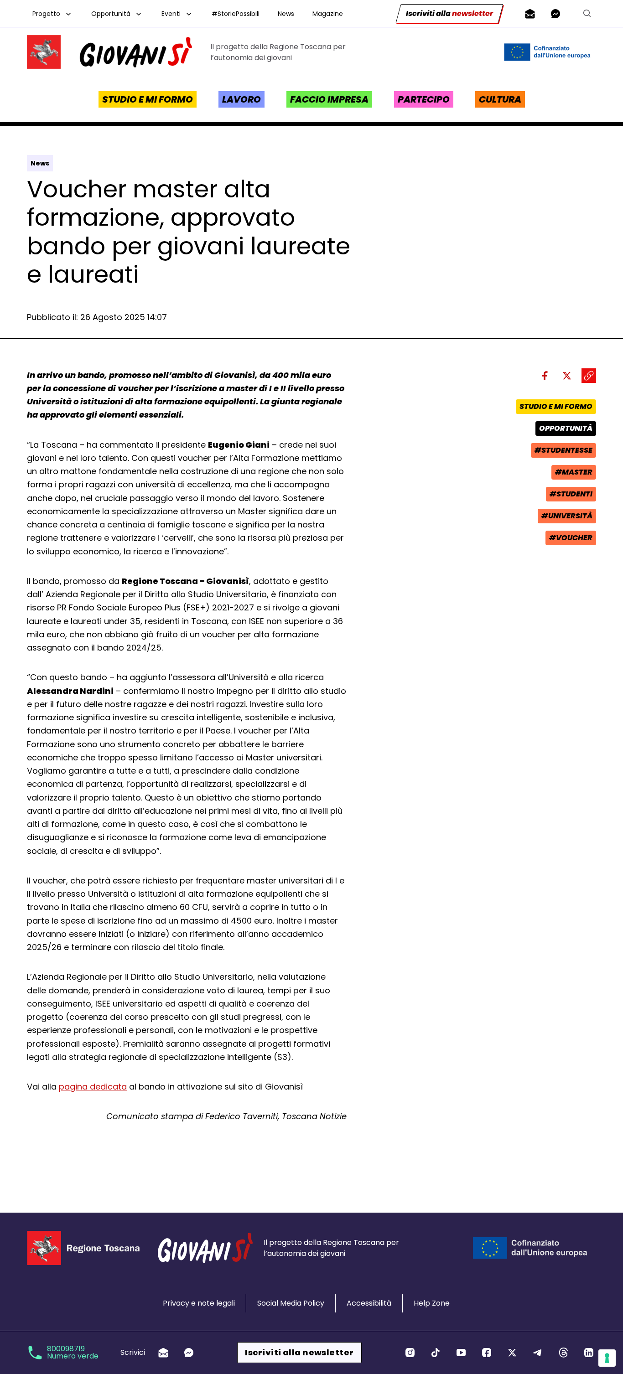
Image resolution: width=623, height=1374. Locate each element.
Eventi (171, 13)
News (286, 13)
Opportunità (110, 13)
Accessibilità (369, 1303)
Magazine (327, 13)
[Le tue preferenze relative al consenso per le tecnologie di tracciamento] (607, 1358)
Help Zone (432, 1303)
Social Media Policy (290, 1303)
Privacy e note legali (199, 1303)
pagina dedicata (93, 1086)
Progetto (46, 13)
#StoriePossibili (236, 13)
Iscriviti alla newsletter (299, 1352)
